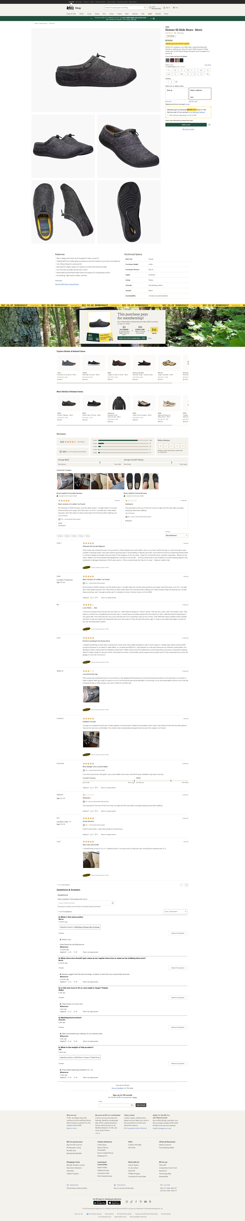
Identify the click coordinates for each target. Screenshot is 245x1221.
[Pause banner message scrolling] (153, 18)
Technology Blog (165, 1173)
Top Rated (170, 35)
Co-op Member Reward (196, 112)
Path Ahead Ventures (104, 1176)
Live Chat (167, 1185)
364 (122, 440)
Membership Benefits (74, 1153)
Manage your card (165, 1128)
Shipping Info (102, 1156)
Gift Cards (131, 1147)
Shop (78, 7)
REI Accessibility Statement (138, 1216)
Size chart (208, 65)
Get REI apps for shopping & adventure (107, 1199)
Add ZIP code (193, 101)
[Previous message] (91, 18)
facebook (136, 1201)
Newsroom (163, 1171)
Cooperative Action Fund (168, 1168)
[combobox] (126, 7)
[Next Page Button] (186, 885)
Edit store (168, 101)
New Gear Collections (74, 1168)
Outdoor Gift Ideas (134, 1145)
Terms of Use (78, 1214)
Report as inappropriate (108, 597)
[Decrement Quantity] (166, 82)
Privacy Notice (109, 1214)
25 (122, 446)
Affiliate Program (134, 1173)
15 (122, 452)
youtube (145, 1201)
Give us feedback (118, 1088)
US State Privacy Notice (124, 1214)
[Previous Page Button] (181, 885)
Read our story (72, 1128)
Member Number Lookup (76, 1165)
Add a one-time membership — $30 (132, 338)
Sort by (167, 531)
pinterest (140, 1201)
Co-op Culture (133, 1168)
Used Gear (70, 1171)
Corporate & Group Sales (137, 1176)
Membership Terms (120, 1216)
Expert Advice (102, 1167)
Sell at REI (131, 1171)
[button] (96, 70)
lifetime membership (180, 115)
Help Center (74, 1185)
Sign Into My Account (74, 1145)
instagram (126, 1201)
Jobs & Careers (133, 1165)
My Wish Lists (71, 1150)
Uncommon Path (103, 1173)
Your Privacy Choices (95, 1214)
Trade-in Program (73, 1173)
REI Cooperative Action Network (135, 1128)
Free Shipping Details (166, 1147)
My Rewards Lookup (74, 1147)
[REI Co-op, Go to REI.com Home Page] (70, 7)
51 (122, 443)
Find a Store (121, 1185)
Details (187, 104)
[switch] (60, 535)
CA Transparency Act (104, 1216)
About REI (162, 1165)
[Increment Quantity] (176, 82)
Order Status (101, 1145)
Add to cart (186, 125)
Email (100, 1101)
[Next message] (151, 18)
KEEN (167, 27)
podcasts (150, 1201)
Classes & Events (103, 1170)
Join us (97, 1133)
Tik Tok (131, 1201)
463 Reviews (81, 441)
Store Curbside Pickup (105, 1153)
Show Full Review (63, 515)
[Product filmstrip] (122, 481)
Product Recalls (166, 1214)
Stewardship (163, 1176)
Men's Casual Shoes (41, 23)
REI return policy (188, 129)
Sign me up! (141, 1105)
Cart (176, 7)
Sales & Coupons (165, 1145)
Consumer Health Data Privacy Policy (146, 1214)
